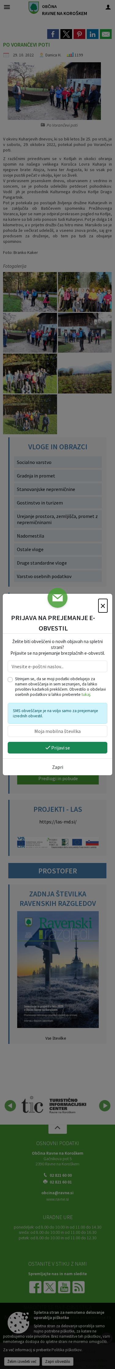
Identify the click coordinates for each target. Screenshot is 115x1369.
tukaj (86, 694)
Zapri (57, 767)
